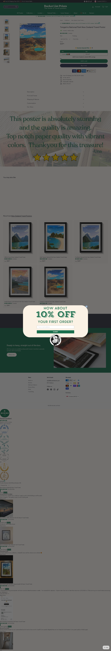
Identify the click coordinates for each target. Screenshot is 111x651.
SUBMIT (55, 331)
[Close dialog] (86, 306)
